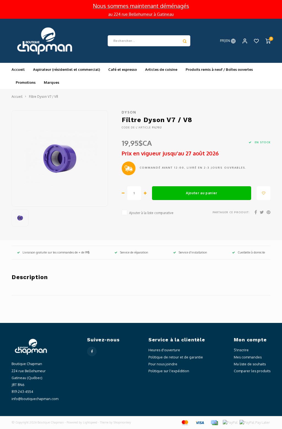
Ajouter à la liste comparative (151, 213)
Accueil (18, 69)
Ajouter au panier (201, 193)
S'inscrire (241, 350)
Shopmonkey (122, 422)
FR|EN (225, 40)
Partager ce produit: (231, 212)
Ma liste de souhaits (250, 364)
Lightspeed (90, 422)
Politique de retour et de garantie (175, 357)
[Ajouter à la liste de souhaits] (263, 193)
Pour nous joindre (162, 364)
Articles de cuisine (161, 69)
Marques (51, 82)
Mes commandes (248, 357)
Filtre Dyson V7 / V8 (43, 97)
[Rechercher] (184, 40)
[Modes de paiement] (184, 422)
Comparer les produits (252, 371)
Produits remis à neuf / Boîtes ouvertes (219, 69)
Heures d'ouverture (164, 350)
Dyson (129, 112)
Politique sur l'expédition (168, 371)
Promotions (26, 82)
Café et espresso (122, 69)
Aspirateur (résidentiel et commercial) (66, 69)
